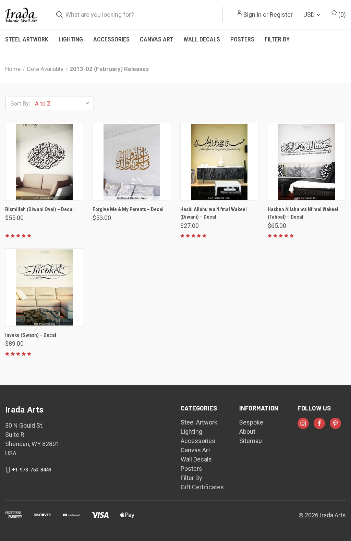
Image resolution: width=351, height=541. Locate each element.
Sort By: (20, 103)
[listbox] (64, 103)
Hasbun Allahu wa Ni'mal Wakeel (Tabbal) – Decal (303, 213)
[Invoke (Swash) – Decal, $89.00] (44, 287)
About (247, 431)
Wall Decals (201, 39)
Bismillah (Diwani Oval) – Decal (39, 209)
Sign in (252, 14)
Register (281, 14)
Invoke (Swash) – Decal (30, 335)
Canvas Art (156, 39)
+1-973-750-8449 (31, 470)
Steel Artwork (26, 39)
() (341, 14)
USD (309, 14)
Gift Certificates (202, 487)
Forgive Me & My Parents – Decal (128, 209)
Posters (242, 39)
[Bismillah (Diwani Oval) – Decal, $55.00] (44, 161)
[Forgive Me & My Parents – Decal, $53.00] (131, 161)
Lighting (71, 39)
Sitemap (250, 440)
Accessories (111, 39)
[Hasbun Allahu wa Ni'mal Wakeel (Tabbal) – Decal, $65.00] (306, 161)
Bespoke (251, 422)
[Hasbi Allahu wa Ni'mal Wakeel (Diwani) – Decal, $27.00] (219, 161)
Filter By (277, 39)
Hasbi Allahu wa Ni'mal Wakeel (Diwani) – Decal (213, 213)
